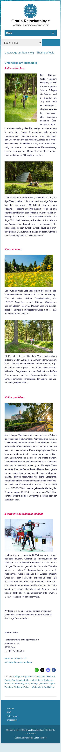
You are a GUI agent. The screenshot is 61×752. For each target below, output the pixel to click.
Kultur (40, 680)
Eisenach (51, 676)
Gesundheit (31, 680)
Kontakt (10, 708)
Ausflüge (16, 676)
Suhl (27, 683)
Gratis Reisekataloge (30, 21)
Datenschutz (13, 716)
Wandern (9, 687)
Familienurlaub (18, 680)
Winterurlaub (37, 687)
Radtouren (9, 683)
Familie (8, 680)
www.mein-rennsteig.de (15, 658)
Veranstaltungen (47, 683)
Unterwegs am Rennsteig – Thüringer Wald (29, 52)
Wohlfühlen (49, 687)
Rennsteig (19, 683)
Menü (9, 33)
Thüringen (34, 683)
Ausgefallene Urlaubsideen (33, 676)
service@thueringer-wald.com (18, 662)
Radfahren (48, 680)
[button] (37, 670)
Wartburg (18, 687)
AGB (9, 712)
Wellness (27, 687)
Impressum (12, 720)
